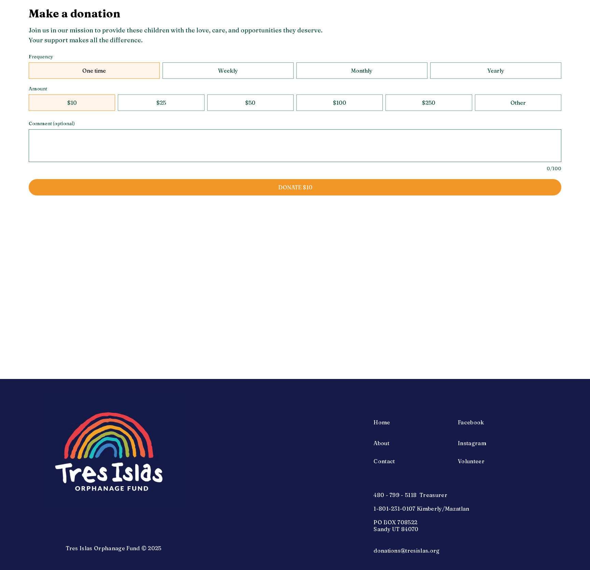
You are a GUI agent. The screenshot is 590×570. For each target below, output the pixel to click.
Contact (384, 461)
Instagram (472, 443)
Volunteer (471, 461)
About (381, 443)
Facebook (471, 422)
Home (382, 422)
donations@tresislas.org (406, 550)
